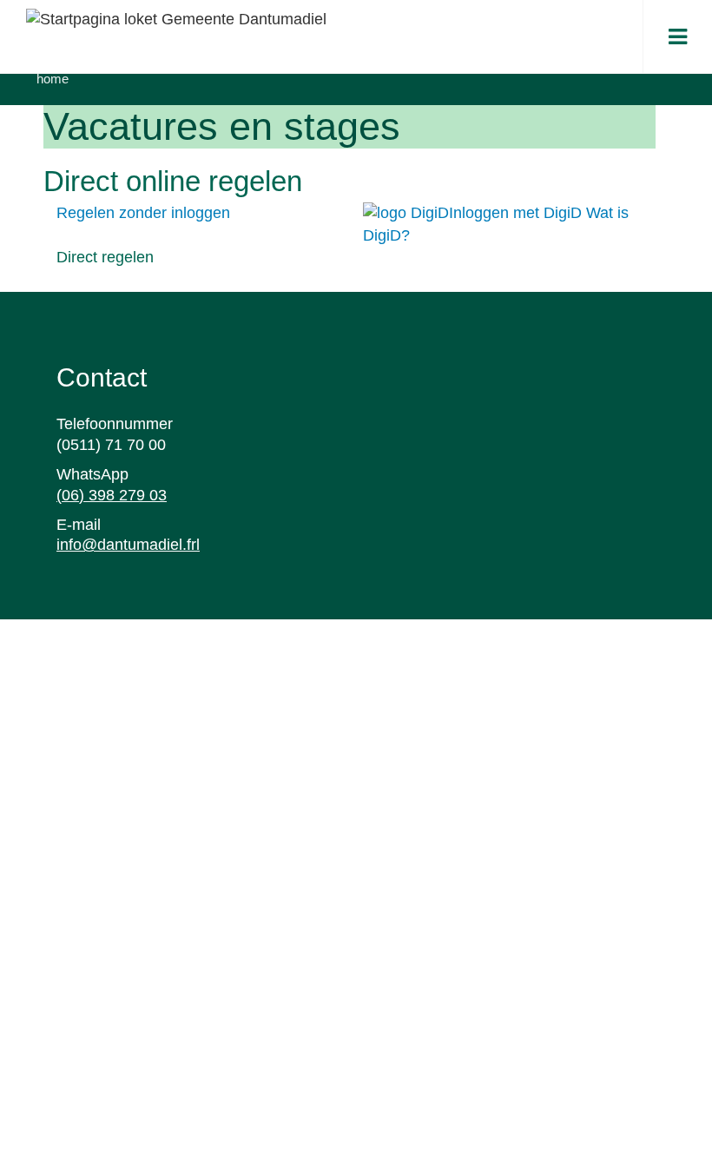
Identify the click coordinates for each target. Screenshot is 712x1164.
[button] (677, 36)
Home (52, 78)
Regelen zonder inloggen (143, 213)
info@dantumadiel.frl (128, 544)
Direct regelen (105, 257)
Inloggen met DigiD (517, 213)
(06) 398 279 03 (111, 495)
